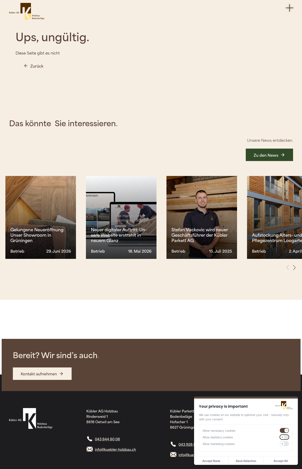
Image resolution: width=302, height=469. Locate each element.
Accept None (211, 461)
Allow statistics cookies (218, 437)
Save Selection (246, 461)
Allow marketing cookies (219, 444)
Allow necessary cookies (219, 430)
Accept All (281, 461)
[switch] (284, 430)
